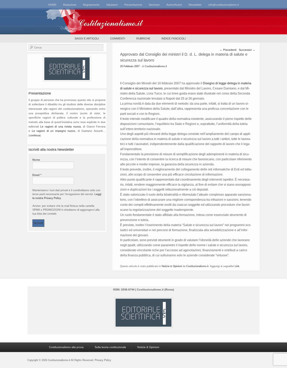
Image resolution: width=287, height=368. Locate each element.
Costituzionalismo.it (156, 66)
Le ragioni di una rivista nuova (60, 126)
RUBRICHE (143, 38)
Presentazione (133, 4)
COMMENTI (117, 38)
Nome (36, 159)
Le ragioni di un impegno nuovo (53, 130)
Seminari (154, 4)
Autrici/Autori (174, 4)
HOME (52, 4)
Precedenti (228, 49)
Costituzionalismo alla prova (66, 347)
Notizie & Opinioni (172, 266)
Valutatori (112, 4)
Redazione (69, 4)
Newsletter (195, 4)
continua (34, 135)
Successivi (247, 49)
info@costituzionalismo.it (223, 4)
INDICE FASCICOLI (173, 38)
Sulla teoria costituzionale (110, 347)
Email (36, 174)
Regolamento (91, 4)
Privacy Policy (103, 360)
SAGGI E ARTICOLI (87, 38)
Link (237, 266)
